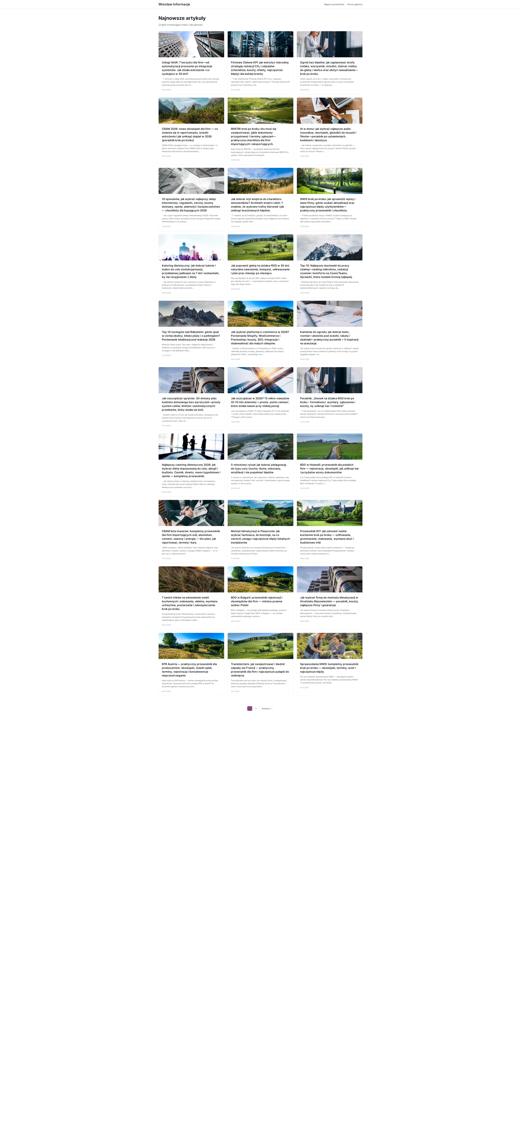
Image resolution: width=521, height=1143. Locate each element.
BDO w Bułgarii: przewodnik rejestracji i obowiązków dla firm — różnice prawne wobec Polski (256, 601)
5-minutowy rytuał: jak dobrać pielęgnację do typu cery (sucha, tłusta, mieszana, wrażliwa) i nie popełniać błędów (258, 468)
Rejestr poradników (334, 4)
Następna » (267, 708)
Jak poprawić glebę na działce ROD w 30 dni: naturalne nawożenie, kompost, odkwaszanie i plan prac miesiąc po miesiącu (260, 269)
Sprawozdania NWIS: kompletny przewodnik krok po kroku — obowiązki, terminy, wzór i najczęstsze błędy (329, 667)
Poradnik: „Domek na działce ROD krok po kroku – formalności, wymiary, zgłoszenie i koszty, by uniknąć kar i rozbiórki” (327, 402)
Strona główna (355, 4)
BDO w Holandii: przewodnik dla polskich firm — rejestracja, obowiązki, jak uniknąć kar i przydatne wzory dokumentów (329, 468)
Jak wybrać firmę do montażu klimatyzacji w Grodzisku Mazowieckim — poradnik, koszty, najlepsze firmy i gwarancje (329, 601)
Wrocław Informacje (174, 4)
